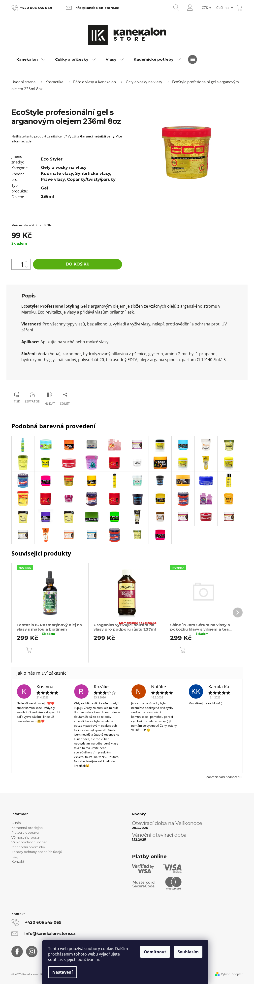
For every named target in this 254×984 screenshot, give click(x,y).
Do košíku (78, 264)
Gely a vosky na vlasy (64, 167)
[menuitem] (30, 59)
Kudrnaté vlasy (57, 173)
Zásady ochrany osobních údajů (36, 852)
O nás (16, 823)
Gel (44, 188)
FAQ (15, 857)
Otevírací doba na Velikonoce (167, 823)
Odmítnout (155, 952)
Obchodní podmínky (28, 847)
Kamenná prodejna (27, 828)
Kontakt (17, 861)
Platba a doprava (25, 832)
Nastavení (62, 972)
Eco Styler (52, 159)
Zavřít (36, 382)
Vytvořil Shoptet (232, 974)
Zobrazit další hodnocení (223, 777)
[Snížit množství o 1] (26, 266)
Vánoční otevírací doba (159, 835)
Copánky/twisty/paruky (91, 179)
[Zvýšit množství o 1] (26, 261)
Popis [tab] (28, 296)
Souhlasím (188, 952)
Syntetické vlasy (92, 173)
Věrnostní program (26, 837)
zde (29, 141)
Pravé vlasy (53, 179)
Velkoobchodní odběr (29, 842)
